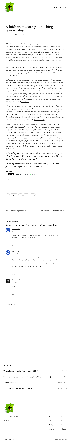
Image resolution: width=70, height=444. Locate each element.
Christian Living (24, 35)
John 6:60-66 (24, 101)
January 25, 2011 (16, 229)
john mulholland (16, 253)
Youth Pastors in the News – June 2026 (20, 371)
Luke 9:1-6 (9, 62)
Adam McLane (15, 35)
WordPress (64, 439)
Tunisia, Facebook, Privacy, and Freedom (51, 210)
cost (8, 195)
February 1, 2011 (16, 280)
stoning (32, 195)
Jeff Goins (14, 282)
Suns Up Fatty (9, 382)
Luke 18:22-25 (39, 119)
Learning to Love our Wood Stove (17, 388)
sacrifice (26, 195)
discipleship (14, 195)
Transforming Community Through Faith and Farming (27, 377)
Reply (13, 246)
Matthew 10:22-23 (12, 75)
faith (20, 195)
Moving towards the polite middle (16, 210)
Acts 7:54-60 (10, 148)
